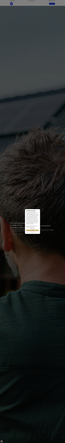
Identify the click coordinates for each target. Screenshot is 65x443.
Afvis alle (32, 232)
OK (32, 230)
